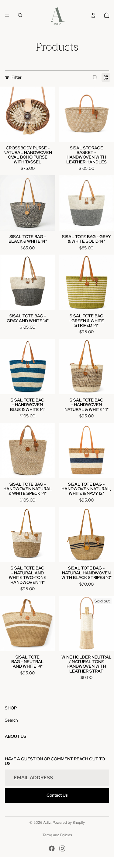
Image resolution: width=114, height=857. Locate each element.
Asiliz (47, 822)
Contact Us (57, 795)
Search (11, 720)
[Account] (93, 15)
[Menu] (7, 15)
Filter (17, 77)
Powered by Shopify (69, 822)
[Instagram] (62, 848)
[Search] (20, 15)
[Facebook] (51, 848)
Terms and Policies (57, 835)
